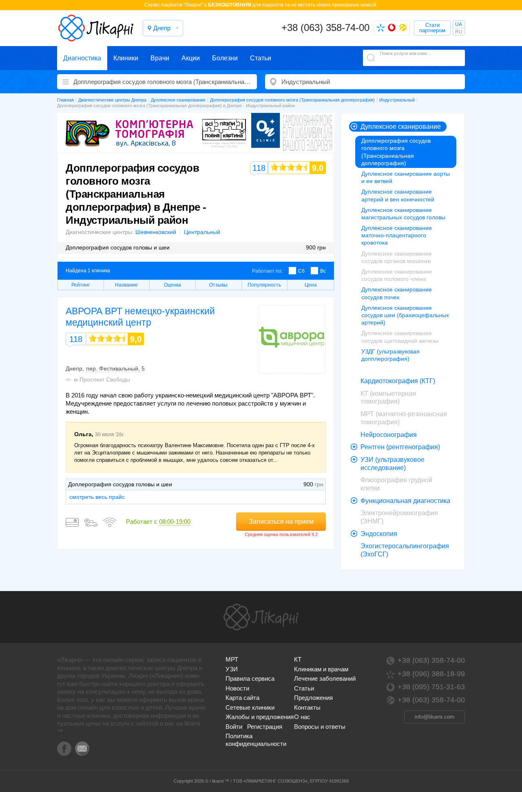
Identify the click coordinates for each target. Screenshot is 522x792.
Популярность (264, 285)
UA (458, 24)
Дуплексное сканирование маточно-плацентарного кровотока (396, 235)
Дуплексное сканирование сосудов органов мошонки (396, 257)
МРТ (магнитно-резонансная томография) (404, 418)
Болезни (225, 58)
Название (126, 285)
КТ (297, 659)
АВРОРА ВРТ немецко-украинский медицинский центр (140, 317)
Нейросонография (389, 434)
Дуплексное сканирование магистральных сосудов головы (403, 214)
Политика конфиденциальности (256, 739)
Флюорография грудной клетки (396, 484)
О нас (302, 716)
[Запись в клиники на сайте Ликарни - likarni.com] (96, 28)
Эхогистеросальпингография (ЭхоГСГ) (405, 550)
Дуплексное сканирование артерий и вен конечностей (397, 195)
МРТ (232, 659)
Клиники (125, 58)
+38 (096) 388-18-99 (431, 674)
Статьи (260, 58)
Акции (190, 58)
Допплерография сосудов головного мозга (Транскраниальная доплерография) (396, 151)
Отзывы (218, 285)
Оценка (172, 285)
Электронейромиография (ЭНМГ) (399, 517)
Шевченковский (155, 232)
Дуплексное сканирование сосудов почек (396, 293)
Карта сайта (242, 697)
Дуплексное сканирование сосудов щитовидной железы (400, 337)
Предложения (313, 697)
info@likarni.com (434, 717)
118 (75, 339)
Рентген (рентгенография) (400, 446)
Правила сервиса (250, 678)
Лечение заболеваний (325, 678)
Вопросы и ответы (319, 726)
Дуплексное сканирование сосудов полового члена (396, 275)
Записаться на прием (281, 521)
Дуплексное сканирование (401, 126)
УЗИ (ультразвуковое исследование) (393, 463)
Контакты (307, 707)
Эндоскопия (379, 533)
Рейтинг (80, 285)
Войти (234, 726)
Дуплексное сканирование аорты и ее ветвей (405, 177)
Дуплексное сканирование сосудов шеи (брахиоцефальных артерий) (405, 315)
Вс (323, 271)
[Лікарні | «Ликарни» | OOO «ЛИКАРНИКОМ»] (261, 617)
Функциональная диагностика (405, 500)
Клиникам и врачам (321, 669)
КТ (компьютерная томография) (388, 397)
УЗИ (232, 669)
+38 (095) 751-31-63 (431, 687)
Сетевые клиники (250, 707)
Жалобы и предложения (260, 716)
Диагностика (82, 58)
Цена (311, 285)
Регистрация (264, 726)
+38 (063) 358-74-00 (325, 27)
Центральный (202, 232)
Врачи (159, 58)
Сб (301, 271)
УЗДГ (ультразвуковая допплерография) (390, 355)
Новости (237, 688)
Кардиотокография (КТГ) (398, 380)
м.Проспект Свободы (102, 379)
